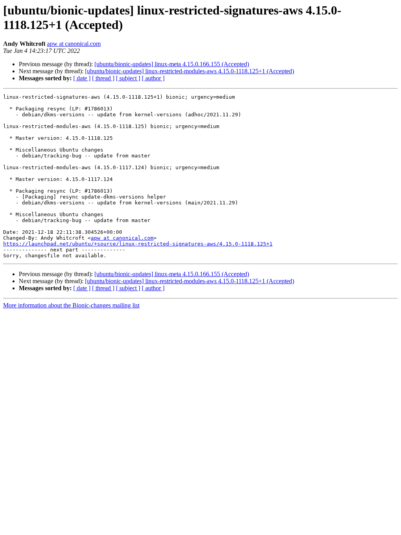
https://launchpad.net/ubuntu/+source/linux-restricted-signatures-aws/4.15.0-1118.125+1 (138, 244)
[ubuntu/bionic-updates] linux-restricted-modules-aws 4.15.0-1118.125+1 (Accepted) (189, 71)
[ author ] (153, 78)
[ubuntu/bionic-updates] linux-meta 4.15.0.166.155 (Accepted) (171, 64)
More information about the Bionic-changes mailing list (71, 305)
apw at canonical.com (74, 43)
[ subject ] (128, 78)
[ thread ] (103, 78)
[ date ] (81, 78)
